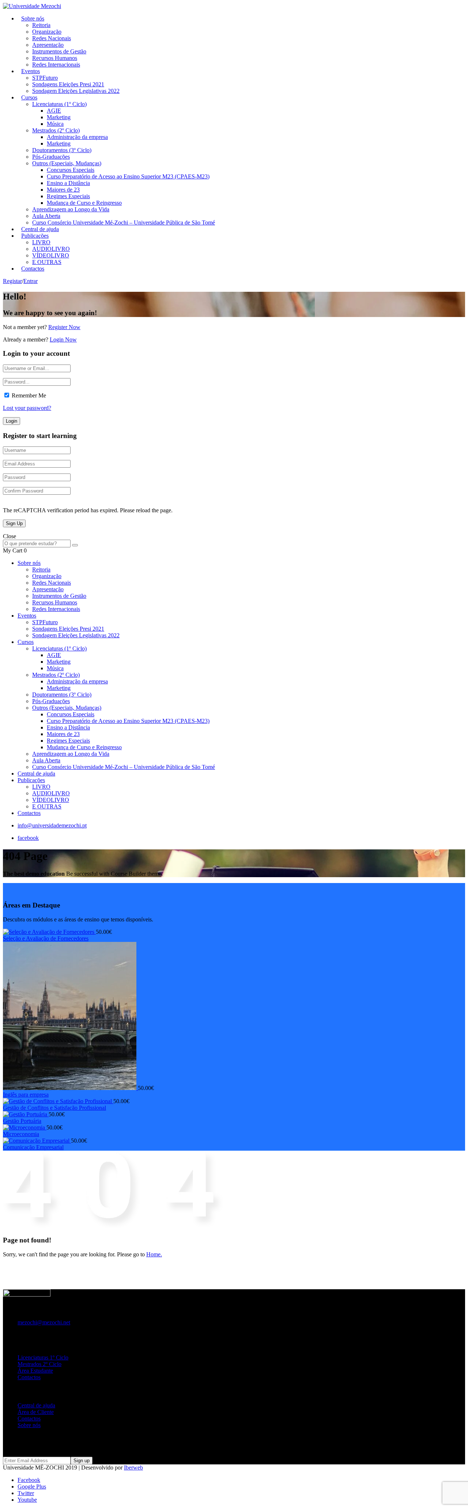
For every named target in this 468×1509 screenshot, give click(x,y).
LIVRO (41, 242)
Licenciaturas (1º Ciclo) (59, 104)
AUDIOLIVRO (51, 249)
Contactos (32, 268)
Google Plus (32, 1486)
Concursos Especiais (70, 170)
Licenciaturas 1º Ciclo (43, 1357)
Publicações (35, 236)
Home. (154, 1254)
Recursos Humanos (54, 58)
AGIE (54, 110)
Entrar (30, 281)
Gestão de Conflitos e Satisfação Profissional (54, 1108)
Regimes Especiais (68, 196)
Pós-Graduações (51, 157)
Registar (12, 281)
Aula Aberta (46, 216)
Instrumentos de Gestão (59, 51)
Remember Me (29, 395)
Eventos (30, 71)
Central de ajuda (36, 773)
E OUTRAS (46, 806)
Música (55, 124)
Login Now (63, 339)
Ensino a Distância (68, 183)
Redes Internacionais (56, 64)
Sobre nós (32, 18)
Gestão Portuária (22, 1121)
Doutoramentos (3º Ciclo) (61, 150)
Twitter (26, 1493)
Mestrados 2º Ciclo (39, 1364)
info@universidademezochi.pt (52, 825)
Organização (46, 32)
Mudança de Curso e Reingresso (84, 203)
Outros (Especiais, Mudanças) (66, 163)
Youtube (27, 1500)
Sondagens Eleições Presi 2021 (68, 84)
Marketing (59, 117)
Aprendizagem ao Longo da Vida (70, 209)
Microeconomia (21, 1134)
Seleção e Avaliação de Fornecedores (45, 938)
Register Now (64, 327)
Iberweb (133, 1467)
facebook (28, 838)
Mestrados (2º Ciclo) (56, 130)
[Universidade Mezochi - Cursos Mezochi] (32, 6)
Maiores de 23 (63, 189)
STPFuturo (45, 78)
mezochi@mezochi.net (44, 1322)
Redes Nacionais (51, 38)
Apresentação (48, 45)
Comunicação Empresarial (33, 1147)
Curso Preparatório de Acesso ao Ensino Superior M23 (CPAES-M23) (128, 176)
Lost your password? (27, 408)
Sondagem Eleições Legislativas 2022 (76, 91)
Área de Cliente (36, 1412)
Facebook (29, 1480)
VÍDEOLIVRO (50, 255)
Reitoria (41, 25)
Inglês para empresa (26, 1094)
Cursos (29, 97)
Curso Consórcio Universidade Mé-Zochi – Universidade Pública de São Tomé (123, 222)
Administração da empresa (77, 137)
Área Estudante (35, 1370)
